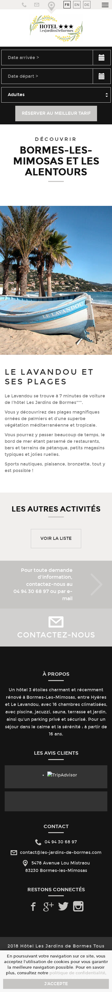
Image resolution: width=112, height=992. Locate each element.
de (86, 4)
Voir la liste (56, 538)
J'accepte (56, 983)
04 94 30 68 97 (31, 591)
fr (67, 4)
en (76, 4)
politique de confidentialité (77, 973)
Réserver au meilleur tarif (56, 113)
